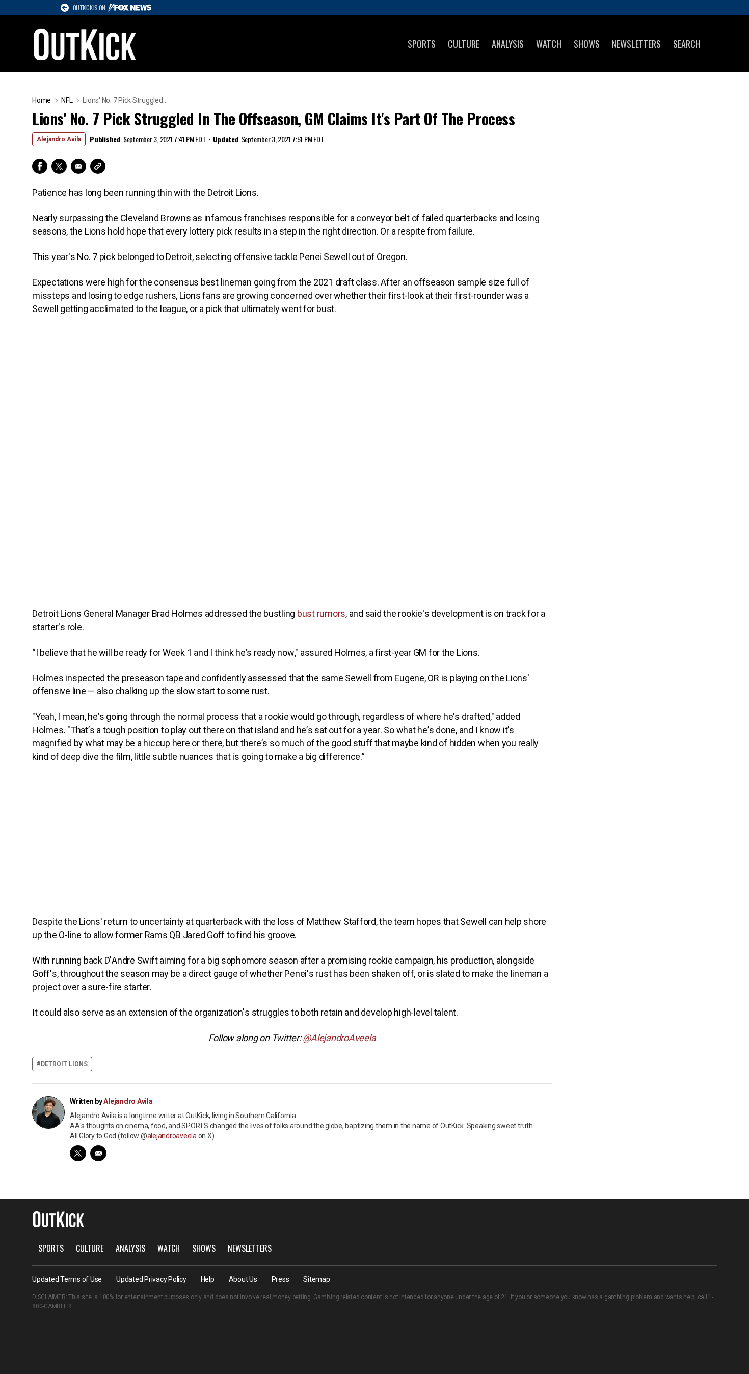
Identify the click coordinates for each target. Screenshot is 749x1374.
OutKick (85, 44)
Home (41, 100)
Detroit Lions (64, 1064)
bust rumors (321, 613)
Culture (463, 43)
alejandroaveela (172, 1136)
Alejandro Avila (59, 139)
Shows (587, 43)
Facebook (39, 166)
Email (78, 166)
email (98, 1153)
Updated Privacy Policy (151, 1279)
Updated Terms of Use (67, 1279)
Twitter (59, 166)
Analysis (508, 43)
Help (208, 1279)
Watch (548, 43)
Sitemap (316, 1279)
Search (687, 43)
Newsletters (636, 43)
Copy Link (97, 166)
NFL (66, 100)
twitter (78, 1153)
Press (280, 1279)
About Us (243, 1279)
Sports (422, 43)
